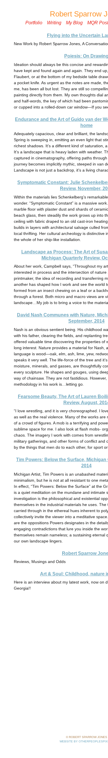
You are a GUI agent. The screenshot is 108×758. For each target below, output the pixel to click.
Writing (54, 22)
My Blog (74, 22)
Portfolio (33, 22)
